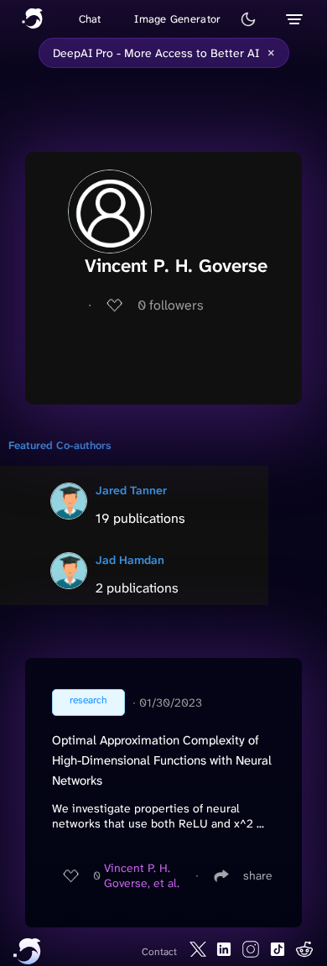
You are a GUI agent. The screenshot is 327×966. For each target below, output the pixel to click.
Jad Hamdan (130, 559)
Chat (90, 19)
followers (171, 305)
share (257, 875)
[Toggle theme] (248, 19)
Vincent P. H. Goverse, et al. (141, 875)
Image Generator (177, 19)
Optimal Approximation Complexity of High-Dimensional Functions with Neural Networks (162, 760)
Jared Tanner (131, 490)
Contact (159, 951)
